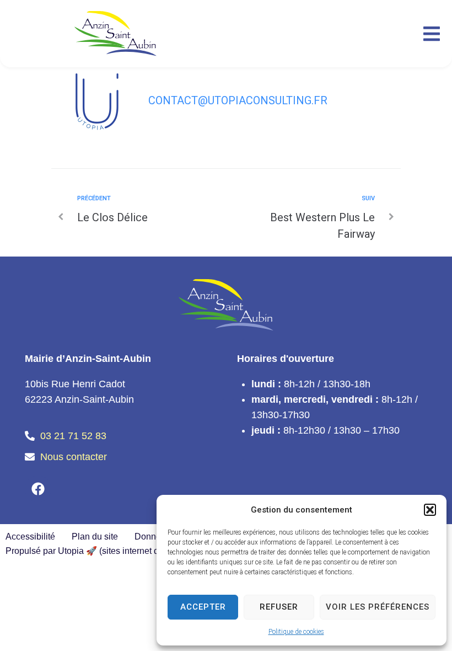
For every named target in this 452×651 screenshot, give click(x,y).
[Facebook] (38, 489)
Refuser (279, 607)
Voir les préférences (377, 607)
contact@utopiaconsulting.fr (237, 100)
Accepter (203, 607)
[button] (429, 509)
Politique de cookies (296, 632)
